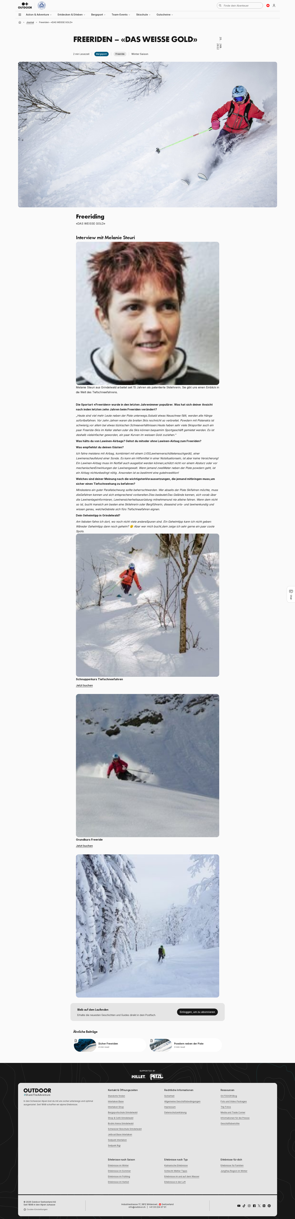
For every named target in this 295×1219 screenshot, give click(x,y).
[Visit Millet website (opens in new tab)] (139, 1076)
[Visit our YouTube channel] (238, 1205)
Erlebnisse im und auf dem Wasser (181, 1176)
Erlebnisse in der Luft (175, 1182)
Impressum (170, 1107)
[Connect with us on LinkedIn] (264, 1205)
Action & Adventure (37, 14)
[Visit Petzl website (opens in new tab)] (156, 1076)
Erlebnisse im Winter (118, 1165)
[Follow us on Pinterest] (269, 1205)
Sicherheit (169, 1096)
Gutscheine (163, 14)
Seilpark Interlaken (117, 1140)
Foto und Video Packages (234, 1101)
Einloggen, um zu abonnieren (197, 1011)
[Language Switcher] (268, 5)
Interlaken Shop (116, 1107)
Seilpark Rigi (114, 1145)
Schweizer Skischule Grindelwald (125, 1129)
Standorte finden (116, 1096)
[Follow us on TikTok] (244, 1205)
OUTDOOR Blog (229, 1096)
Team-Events (120, 14)
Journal (30, 22)
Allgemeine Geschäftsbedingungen (182, 1101)
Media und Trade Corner (233, 1112)
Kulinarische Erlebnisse (176, 1165)
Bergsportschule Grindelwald (122, 1112)
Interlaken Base (116, 1101)
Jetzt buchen (84, 685)
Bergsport (97, 14)
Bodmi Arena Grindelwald (120, 1123)
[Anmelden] (274, 5)
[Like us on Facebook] (254, 1205)
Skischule (142, 14)
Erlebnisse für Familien (232, 1165)
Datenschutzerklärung (175, 1112)
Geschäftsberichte (230, 1123)
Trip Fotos (226, 1107)
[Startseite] (19, 22)
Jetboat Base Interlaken (120, 1134)
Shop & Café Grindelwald (120, 1118)
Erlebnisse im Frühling (119, 1176)
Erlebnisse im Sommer (119, 1171)
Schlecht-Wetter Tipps (175, 1171)
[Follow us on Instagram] (249, 1205)
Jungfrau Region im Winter (234, 1171)
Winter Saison (139, 53)
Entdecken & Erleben (70, 14)
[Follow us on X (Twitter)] (259, 1206)
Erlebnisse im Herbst (118, 1182)
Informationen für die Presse (235, 1118)
